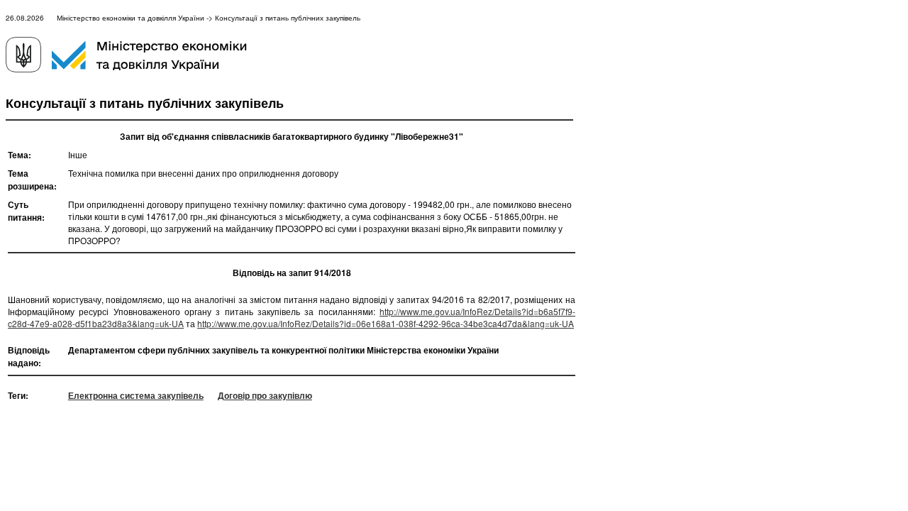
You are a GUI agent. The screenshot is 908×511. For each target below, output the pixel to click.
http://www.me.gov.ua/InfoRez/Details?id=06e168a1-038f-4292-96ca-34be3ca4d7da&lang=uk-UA (385, 323)
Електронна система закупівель (136, 395)
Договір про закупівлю (265, 395)
